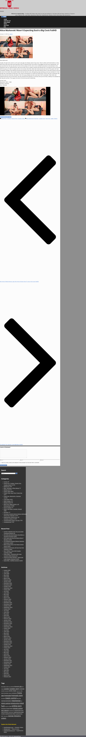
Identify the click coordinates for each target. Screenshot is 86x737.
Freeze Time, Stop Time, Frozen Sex (13, 493)
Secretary (6, 512)
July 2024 (6, 610)
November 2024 (8, 604)
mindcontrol (15, 703)
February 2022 (7, 657)
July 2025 (6, 591)
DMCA (5, 23)
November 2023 (8, 623)
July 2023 (6, 630)
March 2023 (7, 636)
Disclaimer (7, 22)
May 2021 (6, 671)
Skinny (55, 118)
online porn (17, 706)
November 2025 (8, 584)
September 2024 (8, 607)
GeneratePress (17, 736)
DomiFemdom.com (8, 727)
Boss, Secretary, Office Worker (11, 488)
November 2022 (8, 642)
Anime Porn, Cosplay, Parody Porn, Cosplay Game (13, 118)
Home (5, 19)
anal (7, 686)
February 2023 (7, 638)
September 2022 (8, 646)
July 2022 (6, 649)
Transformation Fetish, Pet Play (12, 520)
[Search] (16, 473)
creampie (21, 688)
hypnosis (7, 695)
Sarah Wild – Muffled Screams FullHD (13, 560)
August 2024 (7, 609)
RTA (5, 26)
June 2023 (6, 631)
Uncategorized (7, 522)
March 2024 (7, 617)
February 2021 (7, 676)
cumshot (3, 690)
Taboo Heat (6, 716)
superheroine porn (18, 710)
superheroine (11, 710)
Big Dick (36, 118)
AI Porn (5, 481)
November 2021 (8, 662)
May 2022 (6, 652)
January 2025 (7, 601)
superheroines (10, 712)
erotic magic (12, 691)
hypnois (2, 11)
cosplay (6, 689)
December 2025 (8, 583)
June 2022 (6, 650)
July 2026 (6, 572)
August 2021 (7, 667)
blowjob (16, 686)
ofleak (10, 706)
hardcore (10, 693)
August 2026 (7, 570)
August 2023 (7, 628)
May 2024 (6, 613)
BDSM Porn (7, 486)
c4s (20, 686)
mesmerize (16, 701)
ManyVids (19, 698)
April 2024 (6, 615)
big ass (9, 686)
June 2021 (6, 670)
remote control (18, 708)
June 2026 (6, 573)
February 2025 (7, 599)
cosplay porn (42, 118)
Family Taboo (7, 491)
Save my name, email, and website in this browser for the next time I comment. (20, 462)
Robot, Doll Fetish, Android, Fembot (13, 509)
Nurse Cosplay (7, 507)
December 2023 (8, 621)
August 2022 (7, 647)
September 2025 (8, 588)
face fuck (48, 118)
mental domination (6, 700)
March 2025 (7, 597)
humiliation (14, 693)
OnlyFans (3, 708)
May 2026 (6, 575)
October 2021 (7, 663)
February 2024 (7, 618)
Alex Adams (3, 686)
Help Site (6, 25)
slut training (5, 710)
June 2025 (6, 592)
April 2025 (6, 596)
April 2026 (6, 576)
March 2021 (7, 675)
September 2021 (8, 665)
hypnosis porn (17, 695)
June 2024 (6, 612)
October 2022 (7, 644)
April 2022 (6, 654)
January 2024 (7, 620)
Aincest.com (7, 729)
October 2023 (7, 625)
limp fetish (3, 698)
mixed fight (7, 706)
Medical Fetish (7, 502)
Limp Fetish (7, 499)
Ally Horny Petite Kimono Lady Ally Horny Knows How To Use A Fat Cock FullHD (19, 281)
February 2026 (7, 580)
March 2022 (7, 655)
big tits (12, 686)
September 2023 (8, 626)
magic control (10, 698)
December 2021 (8, 660)
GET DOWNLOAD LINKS (5, 117)
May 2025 (6, 594)
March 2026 (7, 578)
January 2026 (7, 581)
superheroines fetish (10, 713)
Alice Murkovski (30, 118)
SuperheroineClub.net (9, 730)
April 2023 (6, 634)
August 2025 (7, 589)
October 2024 (7, 605)
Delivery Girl (7, 489)
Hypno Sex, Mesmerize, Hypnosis (12, 496)
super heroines (4, 712)
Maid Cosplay (7, 501)
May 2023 (6, 633)
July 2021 (6, 668)
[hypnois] (9, 8)
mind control (5, 703)
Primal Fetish (9, 708)
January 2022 (7, 659)
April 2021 (6, 673)
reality (52, 118)
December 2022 (8, 641)
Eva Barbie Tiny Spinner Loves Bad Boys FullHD (11, 444)
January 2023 (7, 639)
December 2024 (8, 602)
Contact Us (7, 20)
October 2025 (7, 586)
